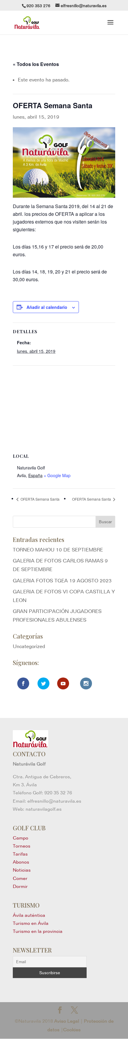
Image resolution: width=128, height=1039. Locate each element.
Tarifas (20, 854)
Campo (20, 838)
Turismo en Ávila (31, 923)
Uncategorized (29, 646)
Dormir (20, 886)
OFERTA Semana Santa (40, 499)
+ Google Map (57, 475)
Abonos (21, 862)
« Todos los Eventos (36, 64)
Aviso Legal (66, 1021)
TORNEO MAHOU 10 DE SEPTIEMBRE (58, 550)
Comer (20, 878)
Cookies (72, 1029)
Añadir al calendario (46, 307)
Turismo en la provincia (38, 931)
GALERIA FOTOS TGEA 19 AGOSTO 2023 (62, 581)
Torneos (21, 846)
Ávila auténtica (29, 915)
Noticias (22, 870)
